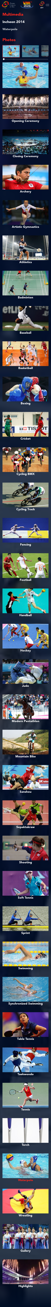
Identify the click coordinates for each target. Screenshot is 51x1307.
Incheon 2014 (13, 22)
